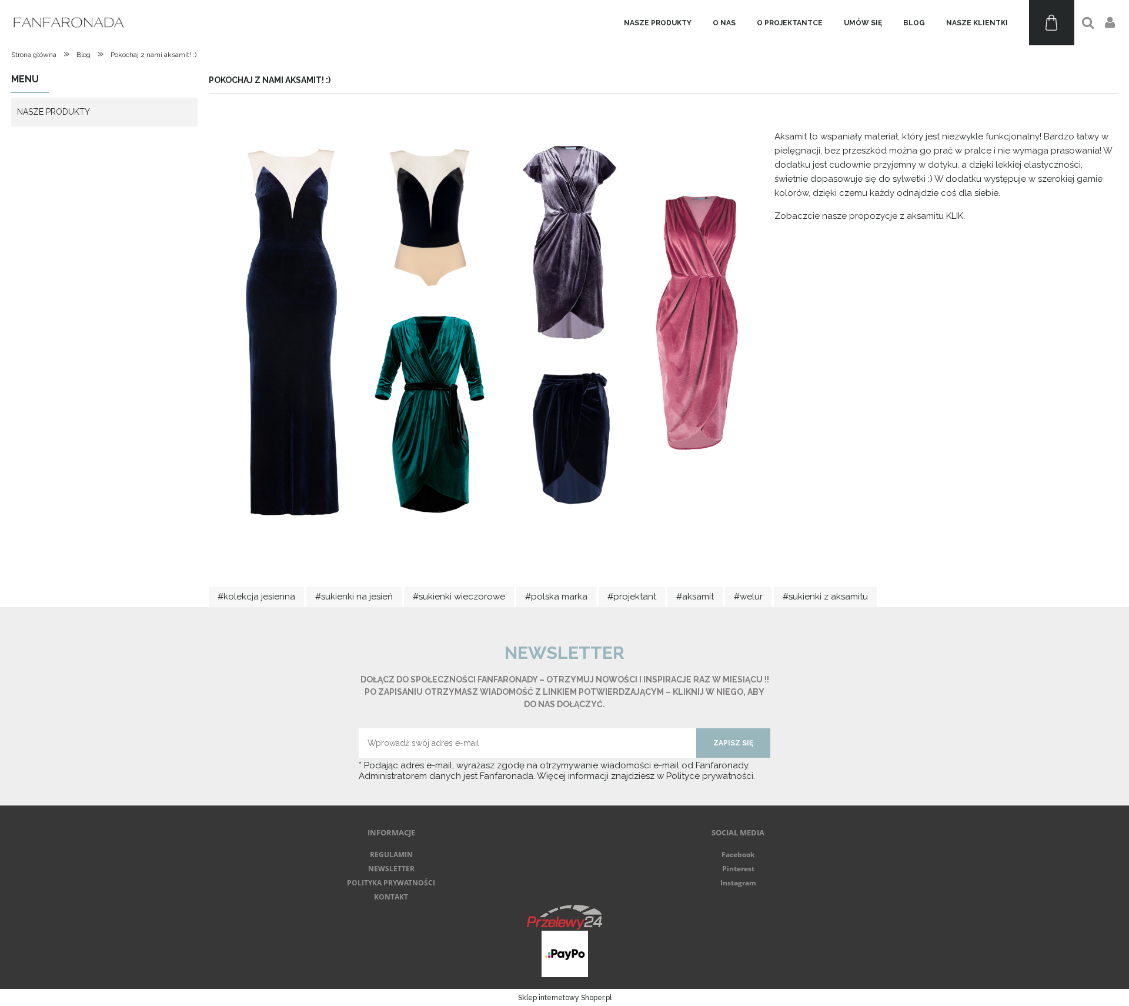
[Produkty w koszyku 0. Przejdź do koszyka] (1051, 22)
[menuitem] (657, 23)
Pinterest (738, 869)
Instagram (738, 883)
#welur (748, 596)
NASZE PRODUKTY (53, 111)
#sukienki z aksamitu (825, 596)
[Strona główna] (70, 22)
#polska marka (556, 596)
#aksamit (695, 596)
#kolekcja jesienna (256, 596)
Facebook (738, 855)
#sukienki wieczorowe (459, 596)
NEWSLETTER (391, 869)
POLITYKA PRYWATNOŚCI (391, 883)
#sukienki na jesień (354, 596)
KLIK (954, 216)
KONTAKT (391, 897)
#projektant (631, 596)
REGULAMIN (391, 855)
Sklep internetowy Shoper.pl (565, 998)
